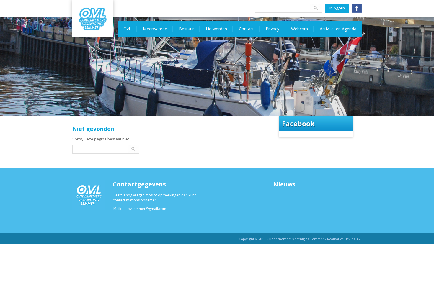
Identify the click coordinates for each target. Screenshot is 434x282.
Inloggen (337, 8)
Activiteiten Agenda (338, 29)
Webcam (299, 29)
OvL (127, 29)
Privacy (272, 29)
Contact (246, 29)
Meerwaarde (155, 29)
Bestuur (186, 29)
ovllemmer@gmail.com (147, 208)
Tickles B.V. (353, 239)
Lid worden (216, 29)
